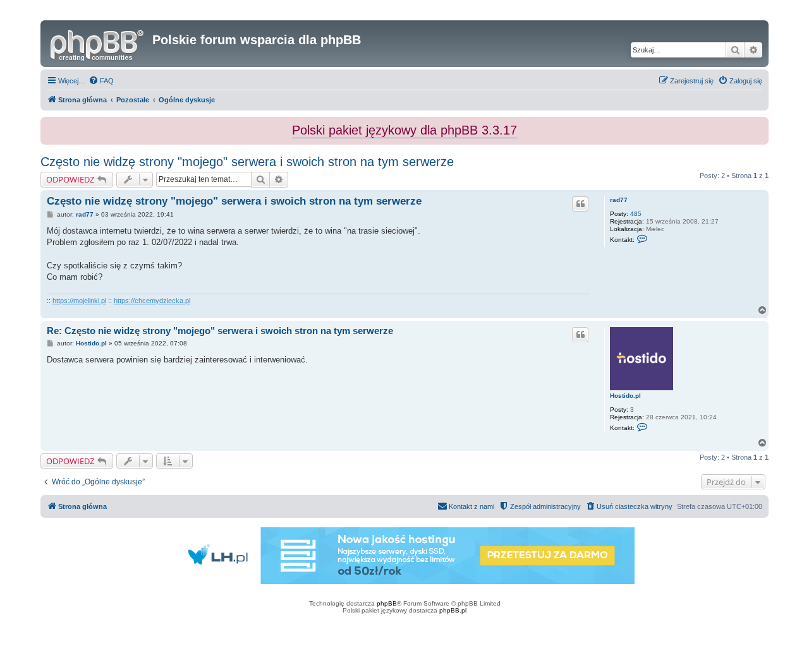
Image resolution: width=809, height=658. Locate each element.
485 (636, 213)
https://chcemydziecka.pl (152, 300)
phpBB (387, 603)
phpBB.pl (452, 610)
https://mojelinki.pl (79, 300)
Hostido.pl (625, 395)
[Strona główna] (98, 43)
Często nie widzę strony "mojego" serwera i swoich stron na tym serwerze (247, 162)
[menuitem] (101, 80)
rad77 (619, 199)
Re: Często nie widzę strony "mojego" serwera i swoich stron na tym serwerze (220, 330)
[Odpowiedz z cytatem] (580, 204)
